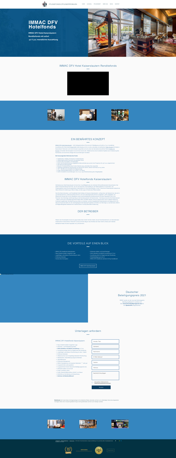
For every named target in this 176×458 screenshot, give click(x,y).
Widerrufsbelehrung (64, 440)
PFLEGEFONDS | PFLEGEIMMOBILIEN (63, 4)
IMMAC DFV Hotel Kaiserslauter (63, 145)
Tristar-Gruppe (109, 147)
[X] (117, 440)
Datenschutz (72, 440)
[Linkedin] (121, 440)
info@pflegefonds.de (109, 440)
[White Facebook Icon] (115, 440)
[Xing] (119, 440)
